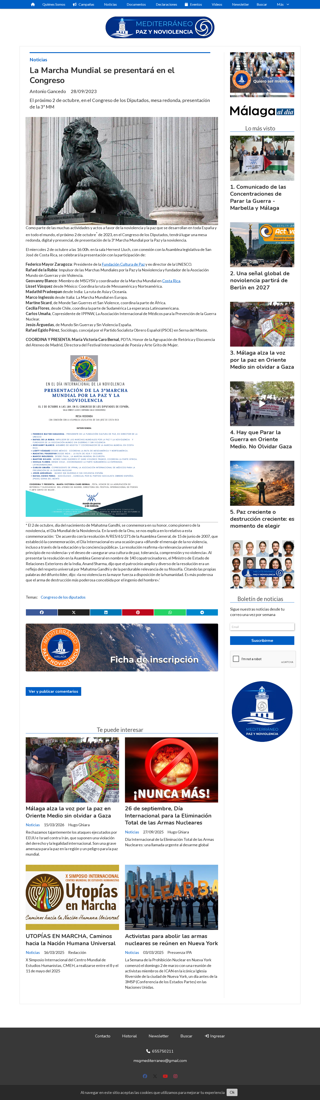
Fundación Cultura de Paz (123, 264)
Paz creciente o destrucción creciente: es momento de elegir (262, 519)
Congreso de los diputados (63, 597)
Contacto (102, 1036)
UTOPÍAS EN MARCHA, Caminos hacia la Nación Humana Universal (71, 939)
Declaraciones (166, 4)
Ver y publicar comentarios (53, 691)
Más (280, 4)
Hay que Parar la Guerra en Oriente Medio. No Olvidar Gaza (261, 439)
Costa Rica (171, 280)
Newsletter (240, 4)
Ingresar (217, 1036)
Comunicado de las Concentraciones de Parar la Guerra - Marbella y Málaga (258, 197)
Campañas (86, 4)
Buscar (262, 4)
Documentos (136, 4)
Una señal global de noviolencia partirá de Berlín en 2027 (260, 280)
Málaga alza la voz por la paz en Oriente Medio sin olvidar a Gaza (68, 812)
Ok (232, 1092)
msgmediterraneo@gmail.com (160, 1060)
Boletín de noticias (260, 599)
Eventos (196, 4)
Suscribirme (262, 640)
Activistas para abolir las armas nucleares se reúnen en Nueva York (171, 939)
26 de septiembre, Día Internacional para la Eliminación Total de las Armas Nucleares (168, 815)
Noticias (110, 4)
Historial (129, 1036)
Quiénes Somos (53, 4)
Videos (217, 4)
